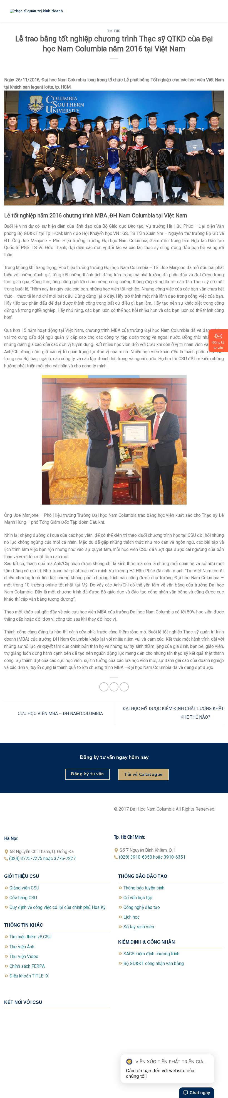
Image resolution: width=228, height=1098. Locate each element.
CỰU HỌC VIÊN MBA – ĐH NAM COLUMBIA (60, 713)
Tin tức (114, 31)
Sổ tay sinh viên (138, 926)
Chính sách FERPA (27, 966)
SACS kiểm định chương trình (151, 953)
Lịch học (131, 917)
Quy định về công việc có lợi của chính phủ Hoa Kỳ (57, 907)
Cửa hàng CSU (23, 897)
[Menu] (220, 10)
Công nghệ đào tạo (141, 907)
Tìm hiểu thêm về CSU (30, 936)
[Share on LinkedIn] (124, 686)
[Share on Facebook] (103, 686)
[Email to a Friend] (114, 686)
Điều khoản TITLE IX (29, 976)
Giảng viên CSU (24, 888)
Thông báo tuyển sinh (143, 888)
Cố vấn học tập (137, 897)
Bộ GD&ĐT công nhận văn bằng (153, 963)
